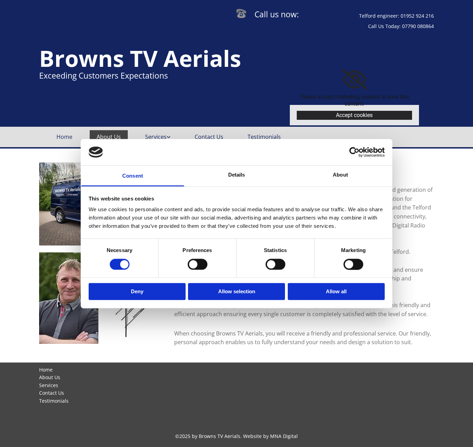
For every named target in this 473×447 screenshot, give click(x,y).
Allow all (336, 292)
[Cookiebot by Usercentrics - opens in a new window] (354, 152)
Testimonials (264, 137)
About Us (109, 137)
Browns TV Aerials (140, 58)
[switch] (197, 264)
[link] (354, 79)
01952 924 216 (417, 15)
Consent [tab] (132, 176)
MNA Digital (284, 436)
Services (156, 137)
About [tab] (340, 175)
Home (64, 137)
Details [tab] (236, 175)
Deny (137, 292)
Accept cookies (354, 115)
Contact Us (209, 137)
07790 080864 (418, 26)
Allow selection (236, 292)
